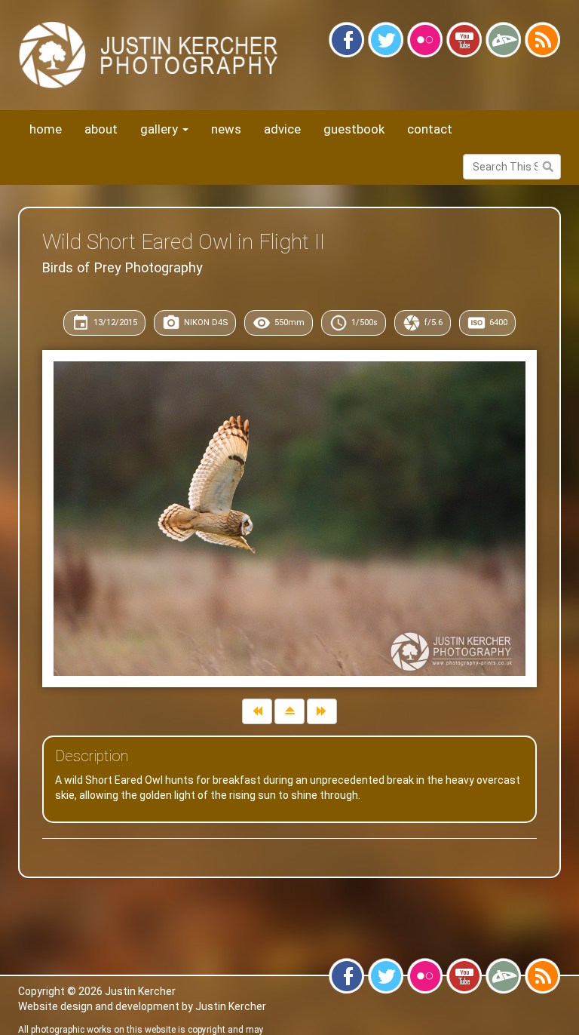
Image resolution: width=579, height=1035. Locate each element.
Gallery (160, 129)
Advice (282, 129)
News (226, 129)
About (101, 129)
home (45, 129)
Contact (429, 129)
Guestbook (353, 129)
